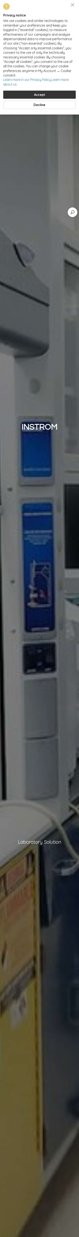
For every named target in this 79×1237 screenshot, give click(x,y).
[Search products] (72, 212)
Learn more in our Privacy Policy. (27, 80)
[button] (72, 5)
